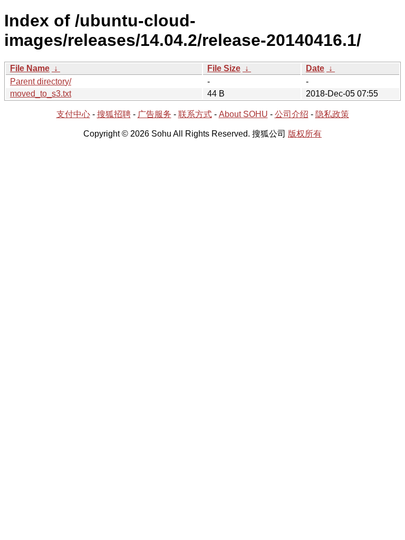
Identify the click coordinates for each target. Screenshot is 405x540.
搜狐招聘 (114, 114)
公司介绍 (291, 114)
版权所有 (305, 133)
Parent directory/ (40, 81)
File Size (223, 68)
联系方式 (195, 114)
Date (315, 68)
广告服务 (154, 114)
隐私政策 (332, 114)
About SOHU (243, 114)
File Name (30, 68)
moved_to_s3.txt (40, 93)
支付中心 (73, 114)
